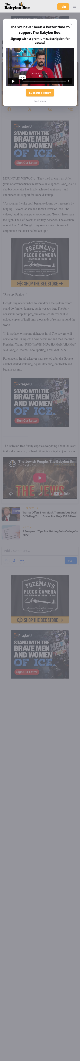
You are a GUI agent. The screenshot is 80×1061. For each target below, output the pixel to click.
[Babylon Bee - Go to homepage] (17, 6)
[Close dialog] (71, 24)
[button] (74, 6)
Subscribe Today (40, 93)
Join (63, 6)
